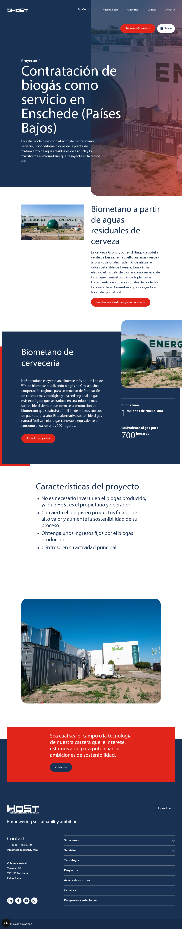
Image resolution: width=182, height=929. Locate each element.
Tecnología (71, 860)
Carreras (152, 10)
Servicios (70, 850)
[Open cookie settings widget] (6, 923)
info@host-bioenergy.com (22, 850)
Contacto (170, 10)
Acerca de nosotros (77, 880)
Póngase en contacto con (80, 900)
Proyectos (29, 61)
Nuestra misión (111, 10)
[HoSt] (17, 10)
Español (82, 9)
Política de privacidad (19, 924)
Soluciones (71, 840)
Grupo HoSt (133, 10)
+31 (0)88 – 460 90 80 (19, 845)
